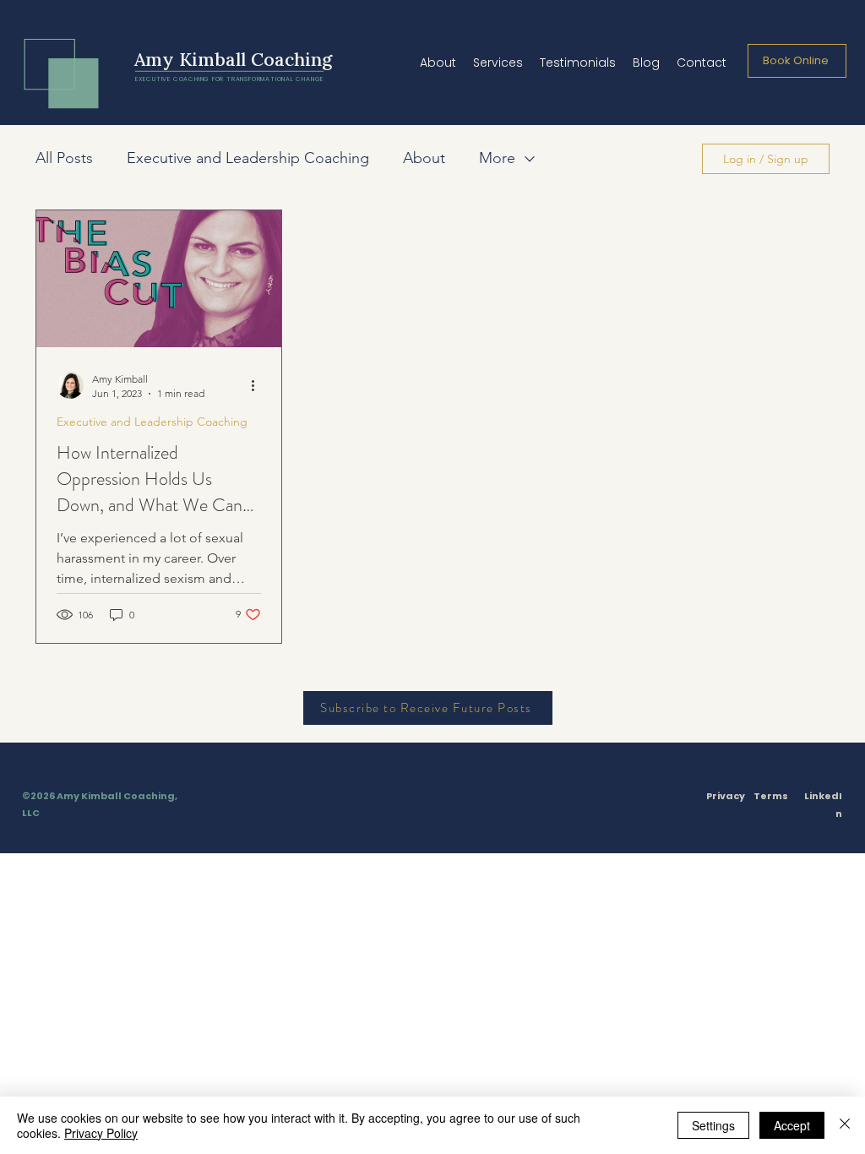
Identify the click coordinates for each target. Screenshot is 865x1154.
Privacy (725, 796)
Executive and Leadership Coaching (248, 158)
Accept (792, 1125)
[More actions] (258, 385)
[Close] (845, 1125)
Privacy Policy (101, 1132)
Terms (770, 796)
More (497, 158)
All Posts (64, 158)
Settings (713, 1125)
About (424, 158)
